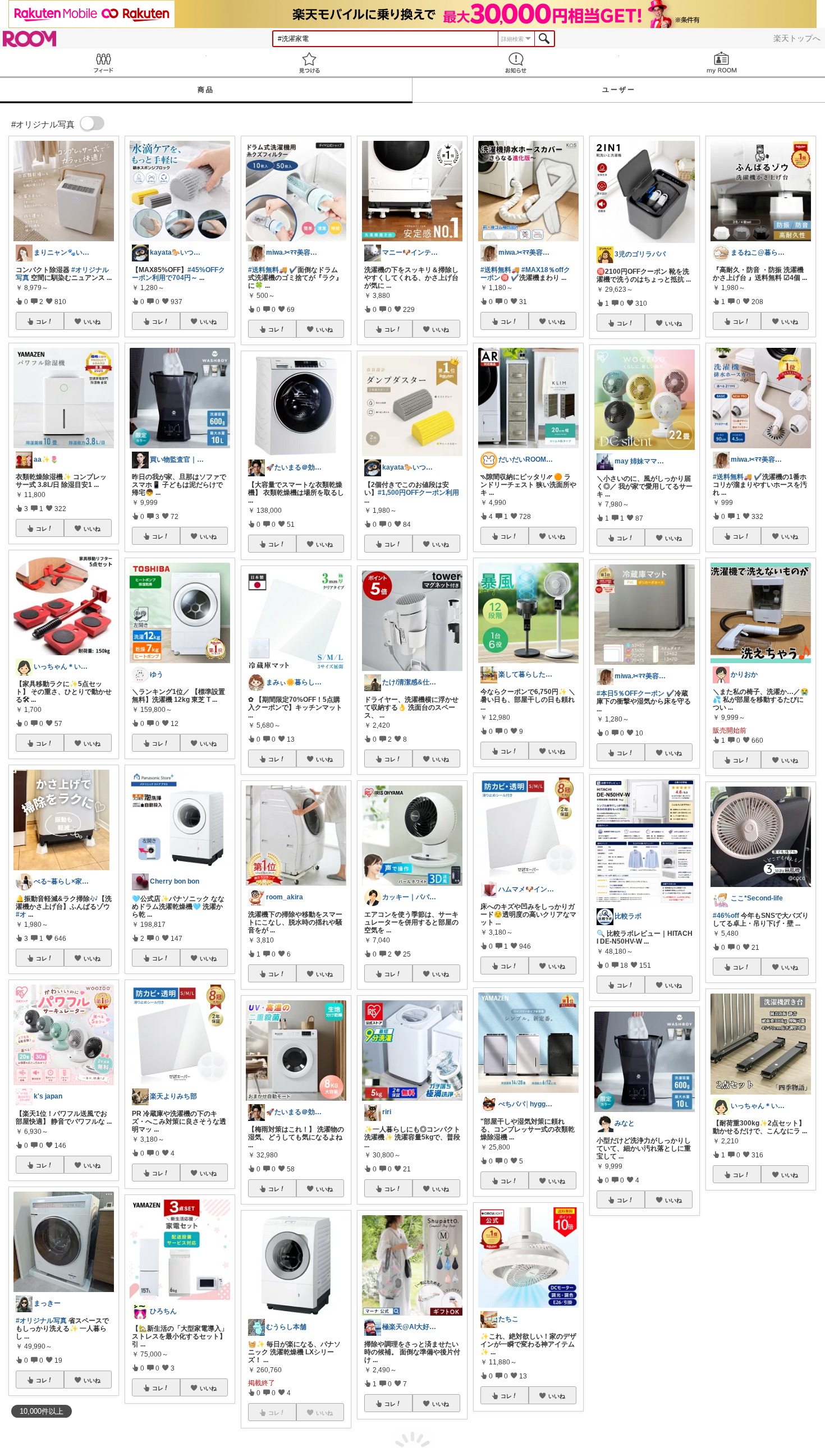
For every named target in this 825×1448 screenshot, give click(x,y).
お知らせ (515, 62)
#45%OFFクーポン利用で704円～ (178, 274)
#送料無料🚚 (267, 270)
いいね (92, 321)
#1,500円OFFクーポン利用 (418, 493)
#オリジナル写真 (41, 1321)
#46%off (726, 916)
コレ (41, 321)
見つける (310, 62)
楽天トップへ (797, 38)
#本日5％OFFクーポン (630, 693)
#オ (21, 914)
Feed (103, 62)
